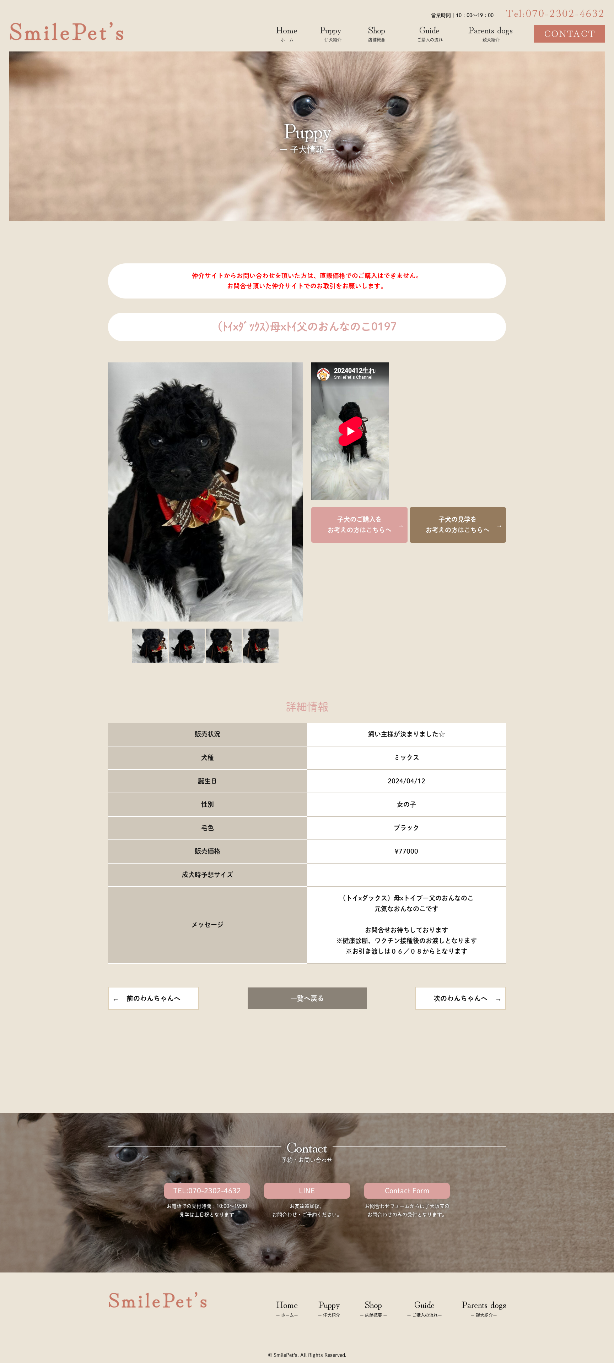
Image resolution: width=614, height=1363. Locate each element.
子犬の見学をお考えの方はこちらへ (458, 524)
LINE (307, 1190)
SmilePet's (285, 1355)
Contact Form (407, 1190)
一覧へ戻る (307, 998)
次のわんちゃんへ (460, 998)
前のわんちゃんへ (153, 998)
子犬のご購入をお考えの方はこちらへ (360, 524)
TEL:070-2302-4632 (207, 1190)
